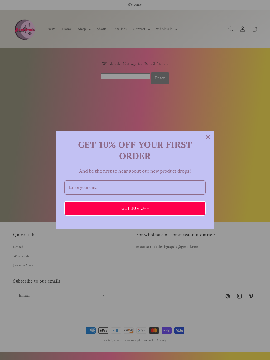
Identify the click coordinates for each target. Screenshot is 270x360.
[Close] (207, 137)
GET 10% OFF (135, 208)
